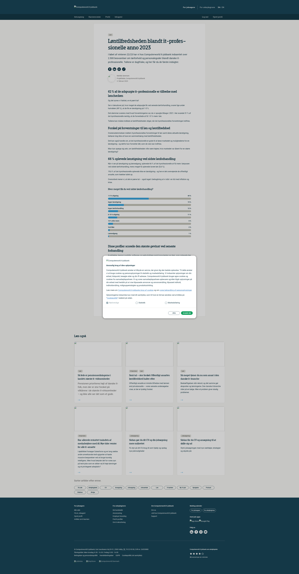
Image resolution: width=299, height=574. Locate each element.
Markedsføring (174, 303)
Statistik (142, 303)
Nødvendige (114, 303)
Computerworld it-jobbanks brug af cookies (135, 290)
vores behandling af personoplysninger (176, 290)
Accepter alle (187, 313)
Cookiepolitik (112, 298)
